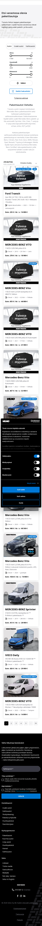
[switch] (37, 462)
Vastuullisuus (7, 869)
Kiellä (21, 503)
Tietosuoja (20, 914)
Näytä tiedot (31, 483)
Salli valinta (21, 496)
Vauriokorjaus (7, 824)
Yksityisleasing (8, 814)
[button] (31, 723)
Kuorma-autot (7, 839)
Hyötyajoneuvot (8, 830)
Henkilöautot (7, 803)
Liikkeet (5, 863)
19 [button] (35, 723)
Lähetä (21, 796)
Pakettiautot (7, 835)
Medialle (5, 873)
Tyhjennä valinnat (21, 98)
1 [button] (6, 723)
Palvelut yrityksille (9, 818)
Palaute (20, 920)
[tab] (9, 46)
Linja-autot (6, 842)
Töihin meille (7, 866)
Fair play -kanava (8, 876)
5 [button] (25, 723)
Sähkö (23, 83)
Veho (4, 858)
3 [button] (16, 723)
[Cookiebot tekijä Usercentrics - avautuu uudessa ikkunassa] (31, 421)
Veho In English (8, 879)
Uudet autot (7, 808)
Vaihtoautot (7, 811)
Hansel (5, 848)
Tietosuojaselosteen (22, 791)
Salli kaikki (21, 490)
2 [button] (11, 723)
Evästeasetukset (20, 908)
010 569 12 (19, 890)
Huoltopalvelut (8, 821)
